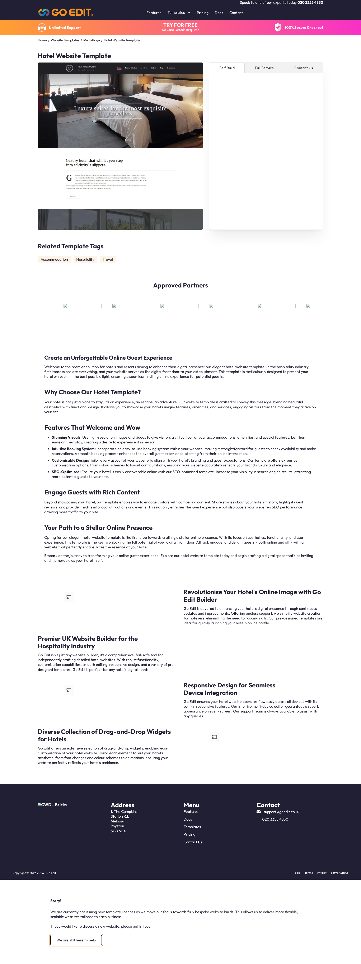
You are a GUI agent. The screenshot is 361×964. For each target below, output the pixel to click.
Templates (176, 12)
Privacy (322, 873)
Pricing (202, 12)
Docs (219, 12)
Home (42, 40)
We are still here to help (76, 940)
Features (153, 12)
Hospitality (85, 259)
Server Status (339, 873)
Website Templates (65, 40)
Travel (108, 259)
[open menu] (140, 12)
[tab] (227, 68)
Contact (236, 12)
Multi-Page (91, 40)
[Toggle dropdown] (189, 12)
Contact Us (193, 842)
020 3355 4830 (310, 2)
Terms (309, 873)
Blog (297, 873)
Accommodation (54, 259)
